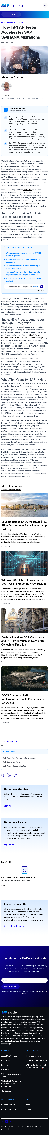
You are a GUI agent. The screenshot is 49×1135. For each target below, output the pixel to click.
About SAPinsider (9, 1056)
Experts (4, 1065)
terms (37, 991)
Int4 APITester (15, 174)
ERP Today (6, 1060)
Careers (5, 1069)
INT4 (3, 746)
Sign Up (7, 806)
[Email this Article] (15, 775)
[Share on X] (9, 775)
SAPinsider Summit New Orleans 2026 (18, 878)
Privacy (29, 1109)
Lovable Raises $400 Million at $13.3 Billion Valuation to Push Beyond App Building (24, 525)
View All (4, 886)
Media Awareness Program (13, 23)
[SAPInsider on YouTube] (11, 1121)
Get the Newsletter (12, 926)
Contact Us (6, 1091)
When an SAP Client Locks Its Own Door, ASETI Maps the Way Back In (23, 581)
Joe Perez (5, 95)
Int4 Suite (27, 190)
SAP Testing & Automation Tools (15, 766)
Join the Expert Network (36, 1060)
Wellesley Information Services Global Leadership (11, 1084)
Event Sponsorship (9, 1109)
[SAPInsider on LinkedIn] (6, 1121)
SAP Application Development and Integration (20, 758)
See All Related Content (11, 490)
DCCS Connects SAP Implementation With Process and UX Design (22, 699)
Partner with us (8, 1105)
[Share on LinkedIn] (3, 775)
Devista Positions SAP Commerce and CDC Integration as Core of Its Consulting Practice (23, 641)
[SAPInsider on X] (2, 1121)
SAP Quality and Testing (12, 762)
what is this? (41, 290)
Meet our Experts (33, 1056)
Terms (29, 1105)
